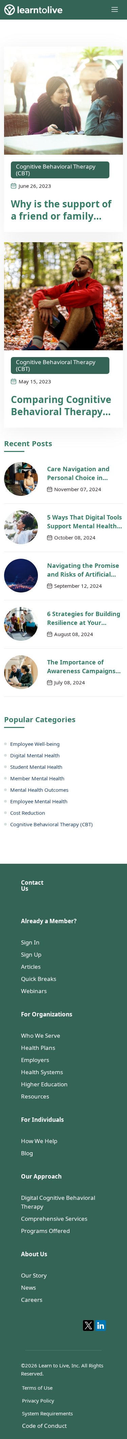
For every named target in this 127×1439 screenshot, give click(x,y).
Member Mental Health (37, 778)
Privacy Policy (38, 1400)
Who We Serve (40, 1035)
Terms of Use (37, 1387)
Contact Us (32, 885)
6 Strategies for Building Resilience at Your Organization (83, 618)
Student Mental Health (36, 766)
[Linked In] (100, 1325)
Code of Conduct (44, 1426)
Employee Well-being (35, 743)
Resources (35, 1096)
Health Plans (38, 1048)
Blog (27, 1153)
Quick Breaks (38, 979)
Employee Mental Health (38, 801)
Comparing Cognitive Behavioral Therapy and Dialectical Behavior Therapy (61, 405)
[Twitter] (88, 1325)
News (28, 1287)
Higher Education (44, 1084)
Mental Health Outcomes (39, 789)
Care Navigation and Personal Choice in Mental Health (78, 473)
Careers (31, 1300)
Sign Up (31, 954)
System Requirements (47, 1413)
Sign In (30, 942)
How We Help (39, 1141)
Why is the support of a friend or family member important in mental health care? (62, 210)
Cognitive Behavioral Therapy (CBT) (56, 169)
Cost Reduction (27, 812)
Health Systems (42, 1072)
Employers (35, 1060)
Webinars (34, 991)
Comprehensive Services (54, 1218)
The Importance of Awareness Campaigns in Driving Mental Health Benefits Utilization (84, 666)
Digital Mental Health (35, 755)
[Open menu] (114, 9)
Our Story (34, 1275)
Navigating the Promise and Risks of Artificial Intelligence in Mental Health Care (83, 570)
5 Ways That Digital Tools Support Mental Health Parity (84, 521)
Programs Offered (45, 1231)
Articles (31, 966)
